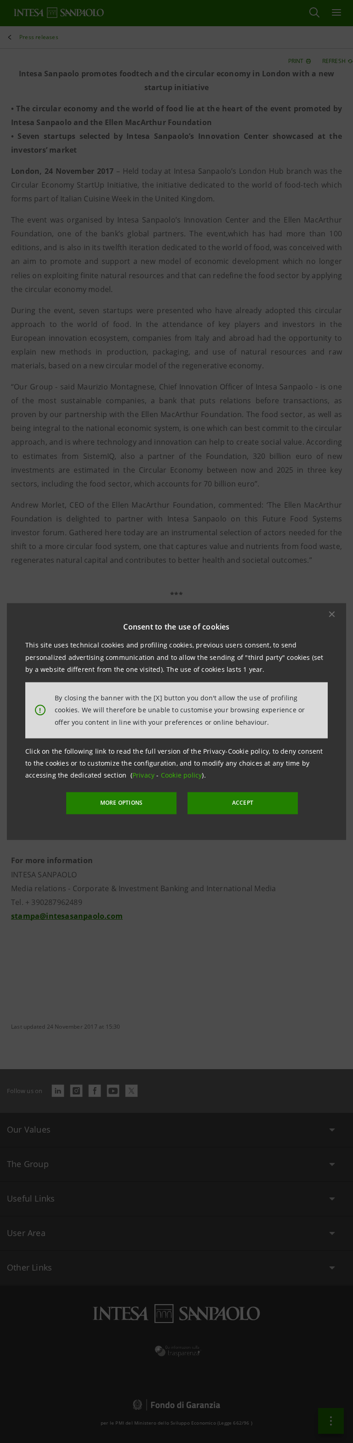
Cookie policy (181, 775)
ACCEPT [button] (242, 803)
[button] (332, 614)
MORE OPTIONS (121, 803)
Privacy (144, 775)
